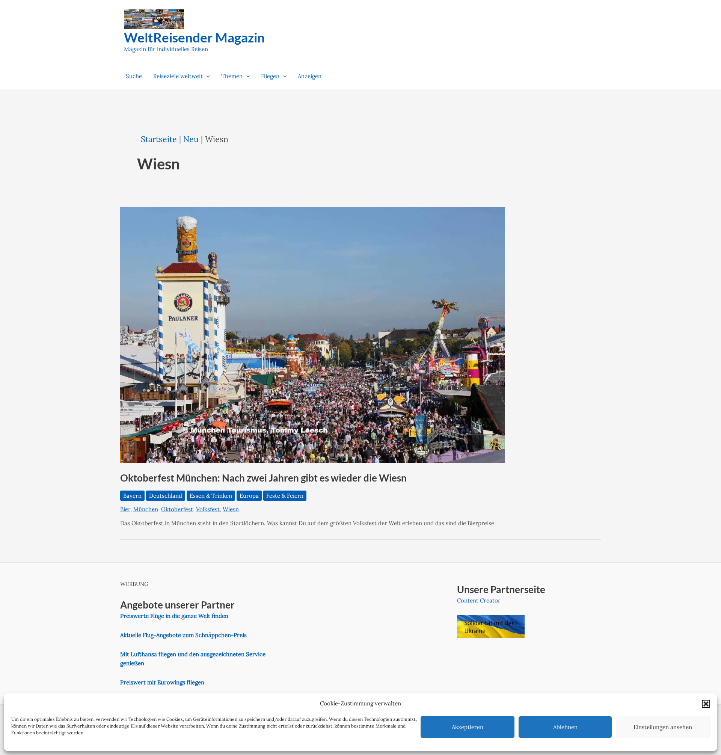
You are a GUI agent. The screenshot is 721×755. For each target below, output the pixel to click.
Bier (125, 509)
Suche (134, 76)
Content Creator (479, 600)
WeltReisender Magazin (194, 37)
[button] (706, 704)
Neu (191, 139)
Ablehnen (565, 727)
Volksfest (208, 509)
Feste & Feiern (284, 495)
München (145, 509)
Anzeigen (309, 76)
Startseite (159, 139)
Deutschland (165, 495)
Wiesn (231, 509)
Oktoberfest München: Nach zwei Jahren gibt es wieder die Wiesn (263, 478)
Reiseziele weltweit (178, 76)
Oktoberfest (177, 509)
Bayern (132, 495)
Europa (249, 495)
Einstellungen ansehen (663, 727)
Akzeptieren (467, 727)
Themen (232, 76)
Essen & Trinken (211, 495)
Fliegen (270, 76)
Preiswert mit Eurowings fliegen (162, 682)
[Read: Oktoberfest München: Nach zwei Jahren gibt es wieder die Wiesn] (312, 334)
